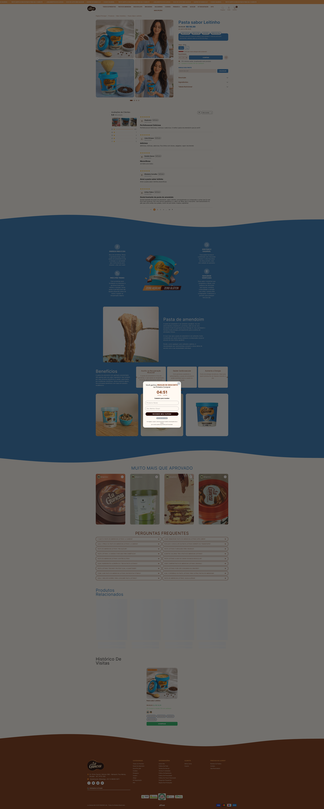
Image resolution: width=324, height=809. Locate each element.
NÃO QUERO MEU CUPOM (162, 418)
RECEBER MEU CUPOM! (162, 414)
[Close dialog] (179, 383)
